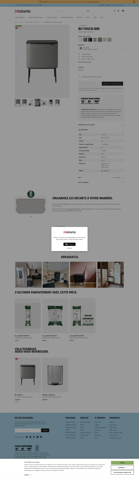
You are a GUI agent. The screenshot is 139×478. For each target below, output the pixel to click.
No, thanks (69, 248)
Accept (122, 462)
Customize (121, 467)
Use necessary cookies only (122, 472)
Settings (26, 475)
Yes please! (71, 244)
